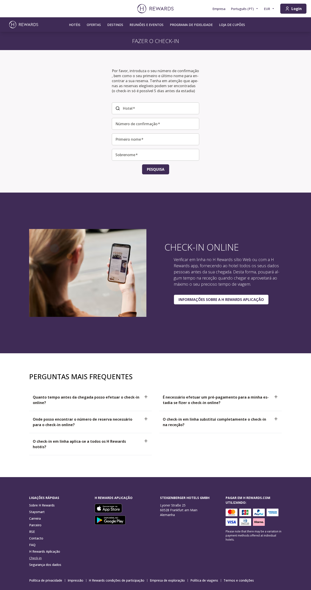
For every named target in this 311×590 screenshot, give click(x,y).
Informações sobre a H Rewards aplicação (221, 299)
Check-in (35, 558)
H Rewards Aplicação (44, 551)
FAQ (32, 545)
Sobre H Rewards (42, 505)
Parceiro (35, 525)
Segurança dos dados (45, 564)
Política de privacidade (45, 580)
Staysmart (37, 512)
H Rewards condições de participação (116, 580)
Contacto (36, 538)
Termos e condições (239, 580)
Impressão (75, 580)
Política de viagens (204, 580)
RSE (32, 531)
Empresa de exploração (167, 580)
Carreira (35, 518)
